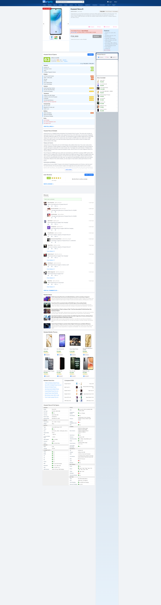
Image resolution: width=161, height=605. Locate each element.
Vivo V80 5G (59, 371)
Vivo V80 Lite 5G (60, 349)
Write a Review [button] (89, 174)
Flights (113, 4)
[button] (69, 126)
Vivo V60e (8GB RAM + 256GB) (88, 349)
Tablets (65, 4)
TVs (76, 4)
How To (55, 4)
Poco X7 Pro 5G (103, 109)
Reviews (49, 4)
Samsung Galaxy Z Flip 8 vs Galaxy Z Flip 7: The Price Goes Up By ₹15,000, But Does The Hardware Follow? (71, 310)
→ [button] (49, 184)
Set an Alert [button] (74, 32)
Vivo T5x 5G (72, 371)
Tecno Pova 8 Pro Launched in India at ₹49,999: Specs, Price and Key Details (68, 303)
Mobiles (60, 4)
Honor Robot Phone (74, 349)
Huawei (115, 11)
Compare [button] (90, 54)
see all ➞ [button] (65, 59)
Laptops (71, 4)
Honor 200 (46, 349)
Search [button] (96, 36)
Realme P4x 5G (86, 371)
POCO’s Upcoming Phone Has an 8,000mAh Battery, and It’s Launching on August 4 (70, 297)
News (44, 4)
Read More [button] (69, 169)
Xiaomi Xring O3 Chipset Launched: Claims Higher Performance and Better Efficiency (71, 323)
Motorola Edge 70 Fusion (49, 371)
